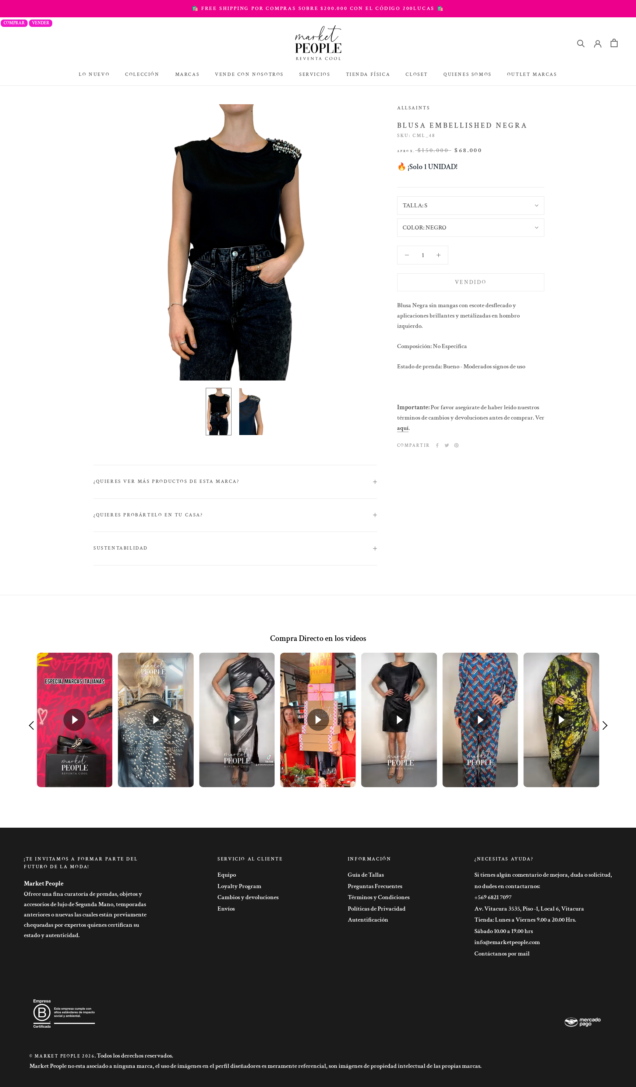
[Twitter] (447, 445)
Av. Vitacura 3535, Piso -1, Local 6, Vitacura (529, 909)
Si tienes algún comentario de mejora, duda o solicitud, (543, 875)
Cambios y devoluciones (248, 897)
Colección (142, 74)
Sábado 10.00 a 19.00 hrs (503, 931)
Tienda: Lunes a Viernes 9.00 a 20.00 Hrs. (525, 920)
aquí (403, 428)
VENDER (40, 23)
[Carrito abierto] (614, 43)
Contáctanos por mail (502, 954)
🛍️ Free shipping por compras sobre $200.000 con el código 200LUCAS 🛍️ (318, 8)
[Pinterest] (456, 445)
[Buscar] (581, 43)
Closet (417, 74)
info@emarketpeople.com (507, 942)
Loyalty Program (239, 886)
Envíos (226, 909)
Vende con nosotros (249, 74)
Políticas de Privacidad (377, 909)
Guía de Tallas (366, 875)
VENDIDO (471, 281)
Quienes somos (468, 74)
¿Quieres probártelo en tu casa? (148, 515)
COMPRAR (14, 23)
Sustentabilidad (120, 548)
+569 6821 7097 (493, 897)
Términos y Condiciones (379, 897)
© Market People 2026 (62, 1056)
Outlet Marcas (532, 74)
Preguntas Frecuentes (375, 886)
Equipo (227, 875)
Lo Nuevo (94, 74)
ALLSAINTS (413, 108)
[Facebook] (437, 445)
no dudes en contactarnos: (507, 886)
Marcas (187, 74)
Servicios (314, 74)
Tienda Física (368, 74)
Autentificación (368, 920)
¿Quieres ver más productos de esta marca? (166, 481)
